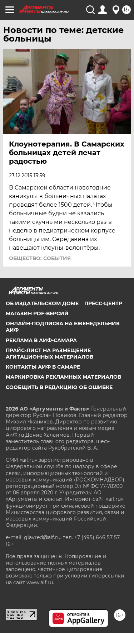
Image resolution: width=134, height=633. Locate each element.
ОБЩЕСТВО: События (40, 258)
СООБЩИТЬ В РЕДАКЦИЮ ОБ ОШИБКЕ (59, 387)
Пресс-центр (103, 303)
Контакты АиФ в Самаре (43, 367)
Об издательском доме (42, 303)
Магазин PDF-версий (37, 313)
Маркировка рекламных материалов (63, 377)
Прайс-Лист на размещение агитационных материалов (49, 353)
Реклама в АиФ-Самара (41, 340)
